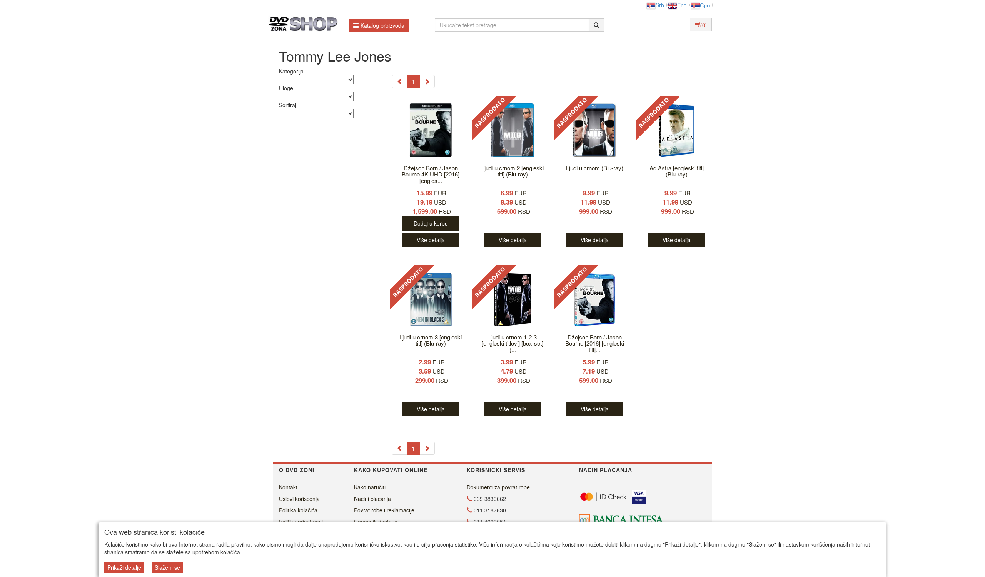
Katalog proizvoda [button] (382, 25)
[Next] (427, 81)
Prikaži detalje (124, 567)
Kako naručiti (370, 487)
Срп (705, 5)
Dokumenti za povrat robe (498, 487)
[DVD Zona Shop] (301, 25)
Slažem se (167, 567)
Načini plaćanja (372, 498)
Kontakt (288, 487)
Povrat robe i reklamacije (384, 510)
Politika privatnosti (301, 521)
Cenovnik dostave (375, 521)
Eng (682, 5)
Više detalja (431, 240)
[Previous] (399, 81)
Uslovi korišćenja (299, 498)
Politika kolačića (298, 510)
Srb (660, 5)
